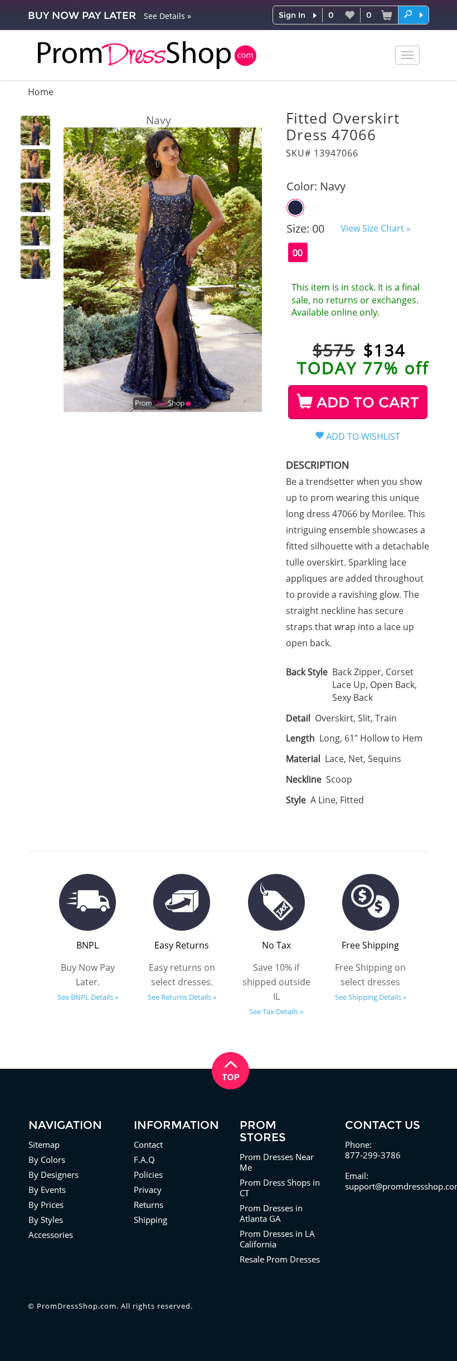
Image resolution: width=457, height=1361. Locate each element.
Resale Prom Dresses (280, 1259)
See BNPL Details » (87, 997)
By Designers (53, 1174)
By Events (47, 1189)
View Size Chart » (376, 228)
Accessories (50, 1234)
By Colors (46, 1159)
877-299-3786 (373, 1155)
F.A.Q (144, 1159)
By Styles (45, 1219)
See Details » (167, 16)
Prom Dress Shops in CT (280, 1187)
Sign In (292, 15)
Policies (148, 1174)
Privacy (148, 1189)
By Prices (46, 1204)
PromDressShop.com (76, 1306)
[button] (413, 14)
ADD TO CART (366, 402)
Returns (148, 1204)
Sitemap (44, 1144)
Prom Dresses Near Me (277, 1162)
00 (298, 253)
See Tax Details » (276, 1011)
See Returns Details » (182, 997)
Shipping (150, 1219)
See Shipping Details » (370, 997)
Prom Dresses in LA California (277, 1239)
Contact (148, 1144)
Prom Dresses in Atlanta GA (271, 1213)
